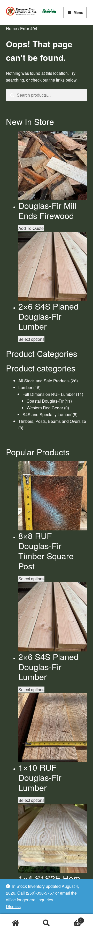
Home (11, 28)
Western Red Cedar (45, 408)
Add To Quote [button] (31, 228)
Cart (72, 919)
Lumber (25, 387)
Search (46, 923)
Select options (31, 339)
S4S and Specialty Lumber (47, 414)
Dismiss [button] (13, 906)
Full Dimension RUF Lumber (48, 394)
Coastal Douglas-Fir (45, 401)
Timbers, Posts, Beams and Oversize (52, 421)
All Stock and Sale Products (43, 381)
